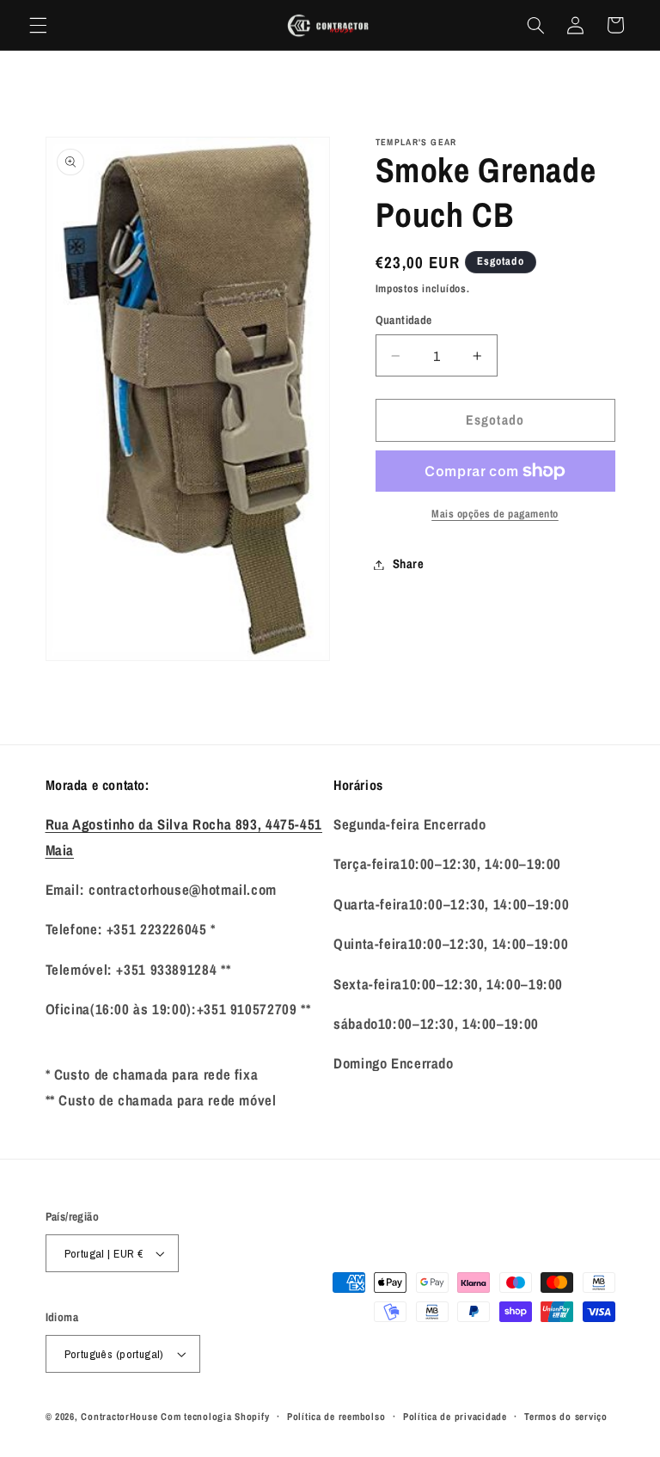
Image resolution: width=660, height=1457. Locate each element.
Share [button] (409, 563)
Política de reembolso (336, 1416)
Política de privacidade (455, 1416)
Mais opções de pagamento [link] (495, 513)
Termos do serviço (566, 1416)
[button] (38, 25)
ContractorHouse (119, 1416)
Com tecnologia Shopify (215, 1416)
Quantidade (404, 320)
